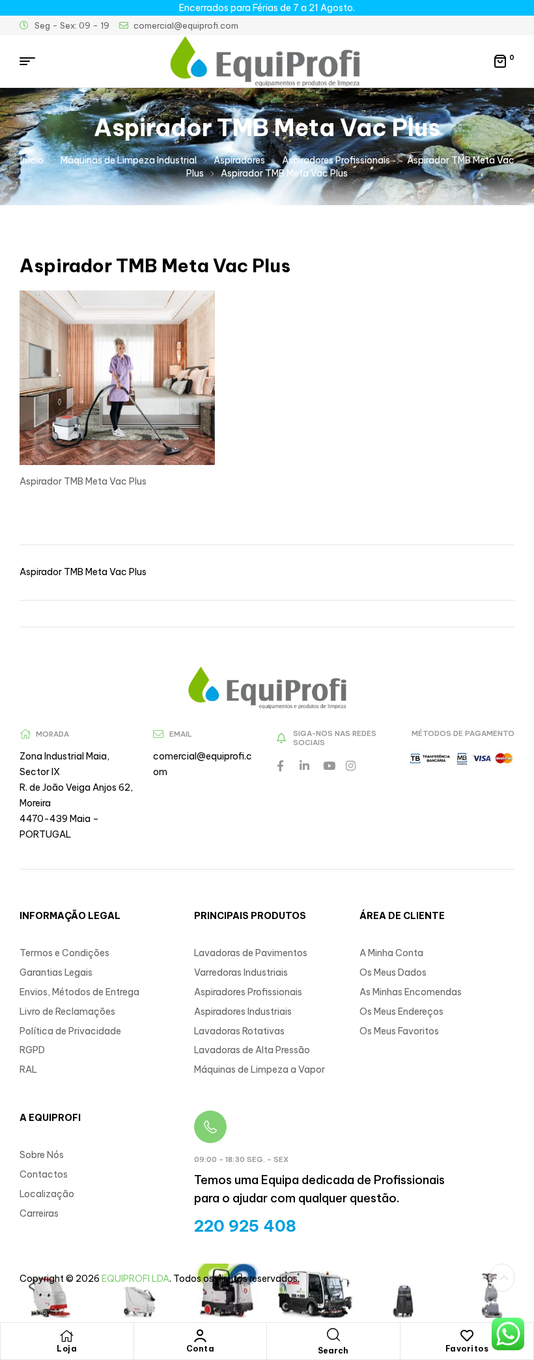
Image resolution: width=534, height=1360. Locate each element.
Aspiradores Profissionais (336, 160)
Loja (67, 1348)
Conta (200, 1348)
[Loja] (67, 1335)
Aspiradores (239, 160)
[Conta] (199, 1335)
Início (32, 160)
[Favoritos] (466, 1335)
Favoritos (467, 1348)
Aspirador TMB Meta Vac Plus (83, 572)
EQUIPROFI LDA (135, 1278)
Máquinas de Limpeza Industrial (129, 160)
